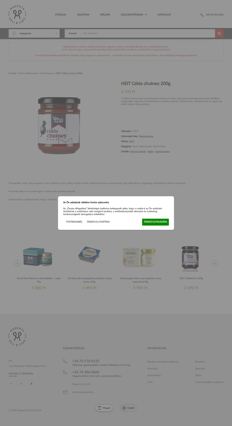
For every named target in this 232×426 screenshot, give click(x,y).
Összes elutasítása (98, 222)
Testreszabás (74, 222)
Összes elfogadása (155, 222)
